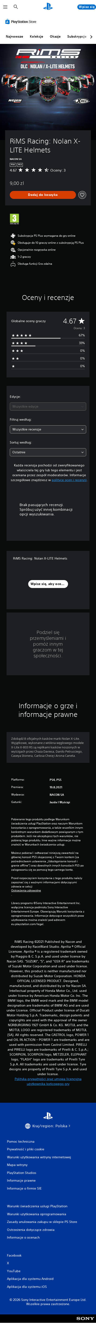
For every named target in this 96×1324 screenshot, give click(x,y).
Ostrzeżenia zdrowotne (26, 890)
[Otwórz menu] (5, 7)
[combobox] (48, 406)
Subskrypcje (76, 36)
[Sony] (85, 1322)
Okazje (55, 36)
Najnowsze (14, 36)
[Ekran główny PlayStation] (48, 6)
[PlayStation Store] (22, 21)
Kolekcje (36, 36)
